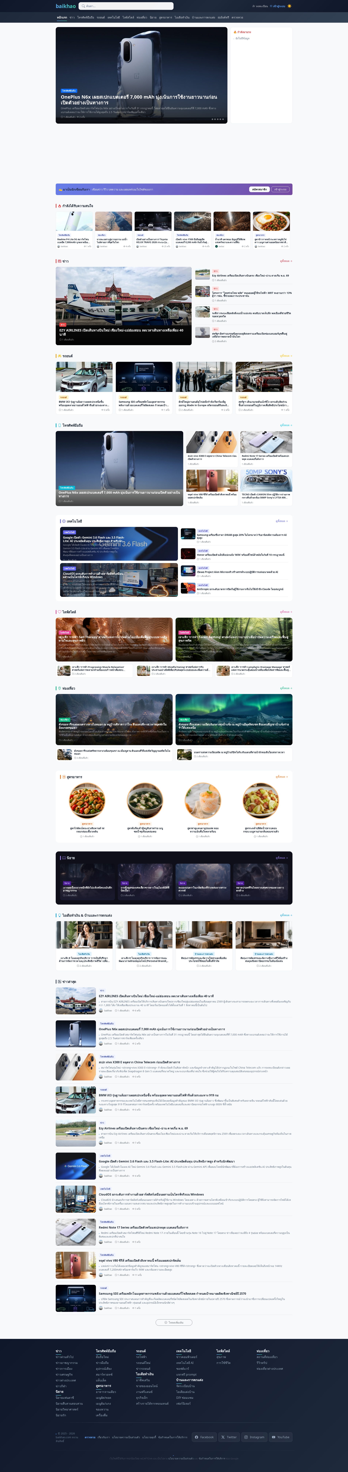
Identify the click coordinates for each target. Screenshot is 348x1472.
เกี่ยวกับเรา (104, 1437)
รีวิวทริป (262, 1363)
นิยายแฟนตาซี (65, 1397)
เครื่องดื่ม (102, 1415)
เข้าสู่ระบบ (280, 189)
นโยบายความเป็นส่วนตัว (126, 1437)
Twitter (232, 1437)
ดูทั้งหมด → (286, 260)
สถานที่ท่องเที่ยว (267, 1357)
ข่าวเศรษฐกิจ (64, 1374)
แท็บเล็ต (101, 1380)
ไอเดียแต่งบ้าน (185, 1392)
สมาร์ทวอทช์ (104, 1374)
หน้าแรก (62, 17)
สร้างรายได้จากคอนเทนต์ (152, 1403)
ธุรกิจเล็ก (142, 1397)
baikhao (66, 6)
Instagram (257, 1437)
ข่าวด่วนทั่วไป (64, 1357)
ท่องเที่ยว (142, 17)
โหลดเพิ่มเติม (175, 1322)
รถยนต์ (101, 17)
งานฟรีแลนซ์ (144, 1392)
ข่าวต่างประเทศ (66, 1380)
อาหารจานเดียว (106, 1392)
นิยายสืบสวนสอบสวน (69, 1403)
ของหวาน (102, 1409)
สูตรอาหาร (165, 17)
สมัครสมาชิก (259, 189)
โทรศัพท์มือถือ (85, 17)
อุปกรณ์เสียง (104, 1369)
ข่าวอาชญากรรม (67, 1363)
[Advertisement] (174, 153)
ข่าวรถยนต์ (143, 1369)
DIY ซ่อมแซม (184, 1397)
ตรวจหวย (237, 17)
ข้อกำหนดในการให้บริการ (172, 1437)
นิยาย (153, 17)
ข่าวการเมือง (64, 1369)
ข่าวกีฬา (61, 1386)
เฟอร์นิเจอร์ (183, 1403)
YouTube (283, 1437)
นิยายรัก (61, 1415)
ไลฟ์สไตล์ (128, 17)
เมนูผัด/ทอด (103, 1397)
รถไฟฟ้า (141, 1357)
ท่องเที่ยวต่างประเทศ (270, 1369)
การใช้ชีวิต (223, 1363)
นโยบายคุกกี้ (149, 1437)
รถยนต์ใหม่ (143, 1363)
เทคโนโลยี (114, 17)
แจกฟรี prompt (186, 1374)
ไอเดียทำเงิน (182, 17)
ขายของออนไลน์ (147, 1386)
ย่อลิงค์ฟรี (223, 17)
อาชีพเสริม (143, 1380)
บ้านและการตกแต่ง (203, 17)
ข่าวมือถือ (102, 1363)
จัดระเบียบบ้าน (185, 1386)
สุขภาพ (221, 1357)
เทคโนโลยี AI (184, 1363)
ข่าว (72, 17)
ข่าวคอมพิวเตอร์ (186, 1357)
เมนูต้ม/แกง (103, 1403)
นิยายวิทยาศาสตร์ (67, 1409)
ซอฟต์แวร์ (182, 1369)
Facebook (207, 1437)
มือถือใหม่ (102, 1357)
